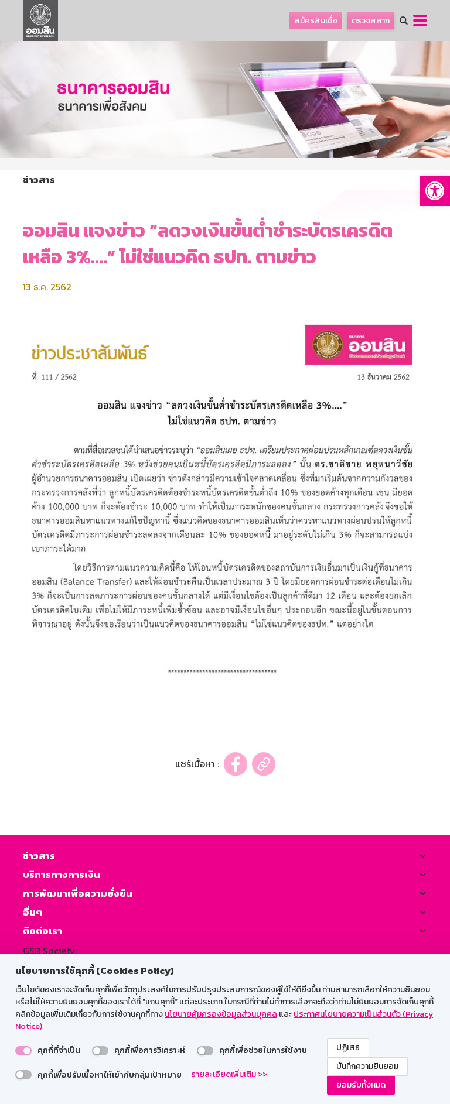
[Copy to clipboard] (263, 764)
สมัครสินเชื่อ (316, 21)
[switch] (23, 1050)
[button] (435, 191)
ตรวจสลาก (371, 21)
